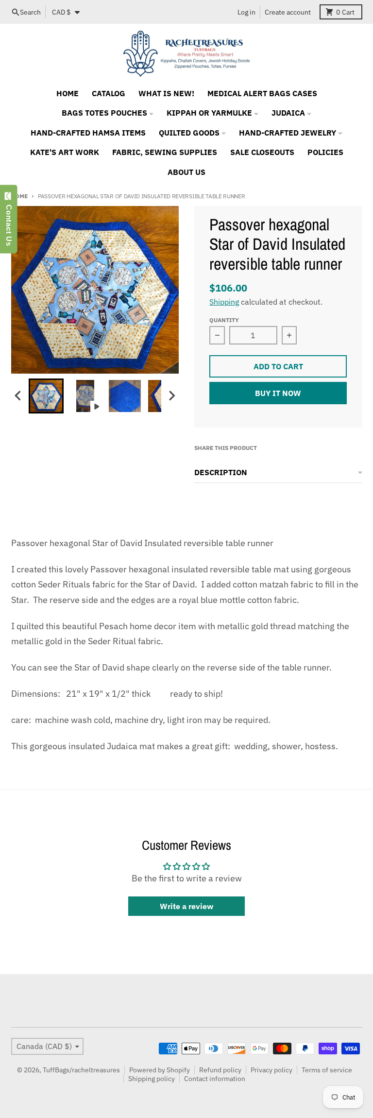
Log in (246, 12)
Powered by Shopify (159, 1070)
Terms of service (327, 1070)
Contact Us (9, 223)
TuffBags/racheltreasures (81, 1070)
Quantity (224, 320)
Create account (288, 12)
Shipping (224, 302)
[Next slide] (171, 396)
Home (19, 196)
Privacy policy (271, 1070)
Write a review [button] (186, 906)
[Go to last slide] (19, 396)
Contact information (214, 1078)
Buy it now (278, 393)
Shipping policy (151, 1078)
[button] (46, 395)
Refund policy (220, 1070)
